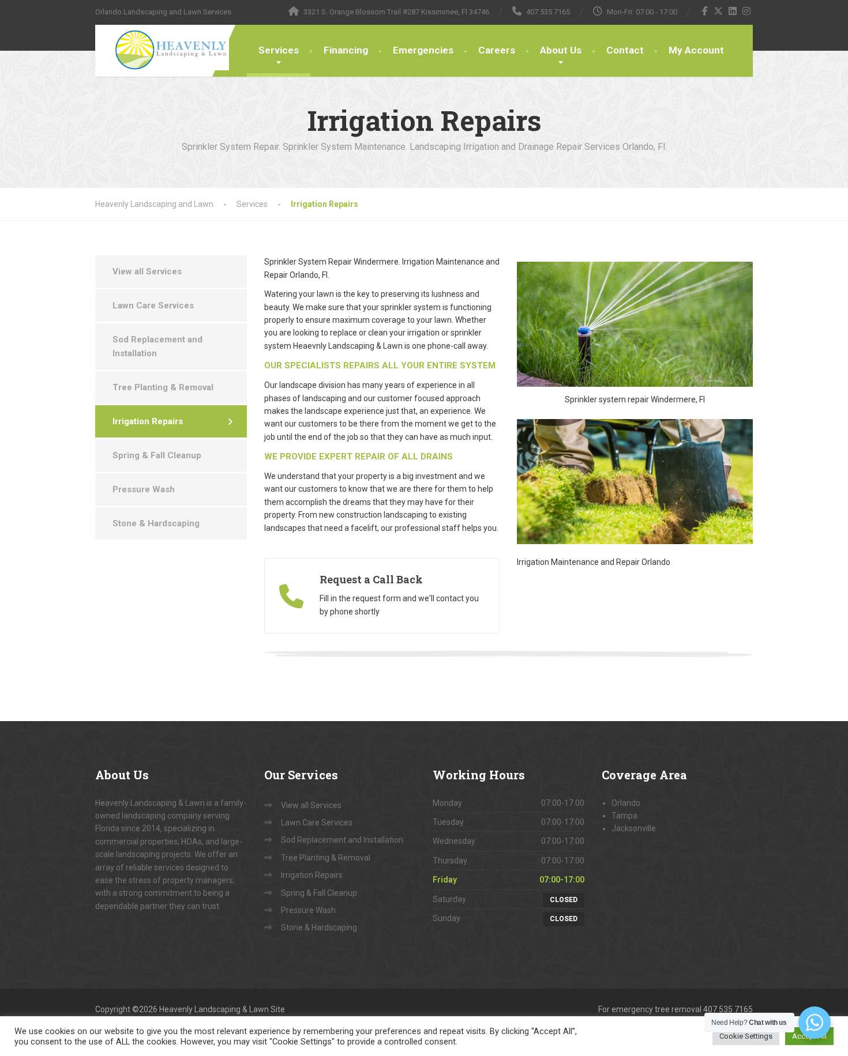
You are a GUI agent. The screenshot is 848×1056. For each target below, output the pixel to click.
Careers (496, 50)
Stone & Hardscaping (156, 523)
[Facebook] (705, 11)
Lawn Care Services (153, 305)
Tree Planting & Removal (162, 387)
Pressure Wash (143, 489)
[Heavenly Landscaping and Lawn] (162, 47)
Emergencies (423, 50)
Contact (625, 50)
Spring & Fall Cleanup (156, 455)
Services (278, 50)
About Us (560, 50)
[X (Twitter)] (718, 11)
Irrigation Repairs (147, 421)
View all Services (147, 271)
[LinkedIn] (733, 11)
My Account (696, 50)
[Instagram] (747, 11)
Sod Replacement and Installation (157, 346)
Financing (346, 50)
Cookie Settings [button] (745, 1036)
